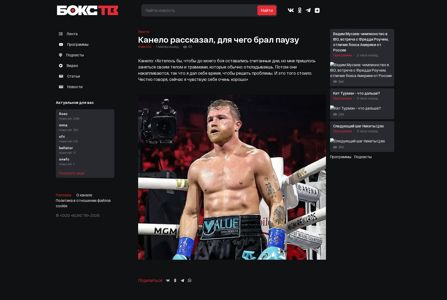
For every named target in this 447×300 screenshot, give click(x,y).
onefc (67, 161)
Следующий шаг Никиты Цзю (358, 126)
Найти (267, 10)
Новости (75, 86)
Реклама (63, 195)
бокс (69, 116)
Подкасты (75, 55)
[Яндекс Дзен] (317, 10)
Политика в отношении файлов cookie (83, 203)
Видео (72, 65)
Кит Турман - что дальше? (356, 93)
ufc (68, 138)
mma (68, 127)
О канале (84, 195)
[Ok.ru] (300, 10)
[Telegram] (308, 10)
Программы (77, 44)
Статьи (73, 76)
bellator (67, 150)
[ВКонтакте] (168, 280)
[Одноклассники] (175, 280)
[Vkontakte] (291, 10)
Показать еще (72, 173)
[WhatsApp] (190, 280)
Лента (72, 34)
